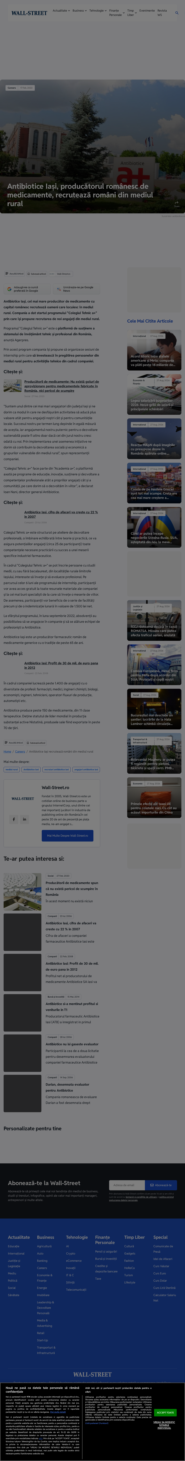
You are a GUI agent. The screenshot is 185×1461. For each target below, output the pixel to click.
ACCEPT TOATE (165, 1412)
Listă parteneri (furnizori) (96, 1423)
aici (40, 1438)
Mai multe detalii (58, 1412)
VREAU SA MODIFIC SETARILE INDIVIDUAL (164, 1425)
